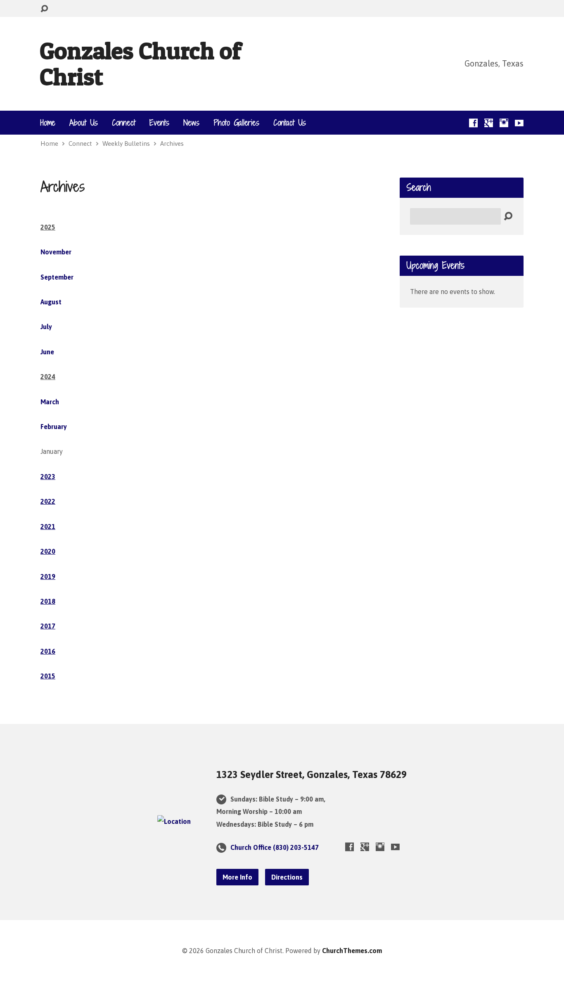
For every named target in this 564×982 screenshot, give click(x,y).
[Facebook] (473, 123)
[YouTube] (519, 123)
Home (47, 122)
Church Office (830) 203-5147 (274, 847)
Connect (123, 122)
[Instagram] (504, 123)
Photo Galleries (236, 122)
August (51, 302)
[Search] (508, 216)
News (191, 122)
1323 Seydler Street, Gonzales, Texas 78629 (311, 774)
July (46, 326)
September (56, 277)
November (55, 252)
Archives (172, 143)
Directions (287, 877)
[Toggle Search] (44, 9)
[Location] (174, 821)
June (47, 352)
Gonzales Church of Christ (140, 63)
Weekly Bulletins (126, 143)
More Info (237, 877)
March (49, 402)
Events (159, 122)
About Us (83, 122)
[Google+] (488, 123)
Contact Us (289, 122)
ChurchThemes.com (352, 950)
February (53, 426)
